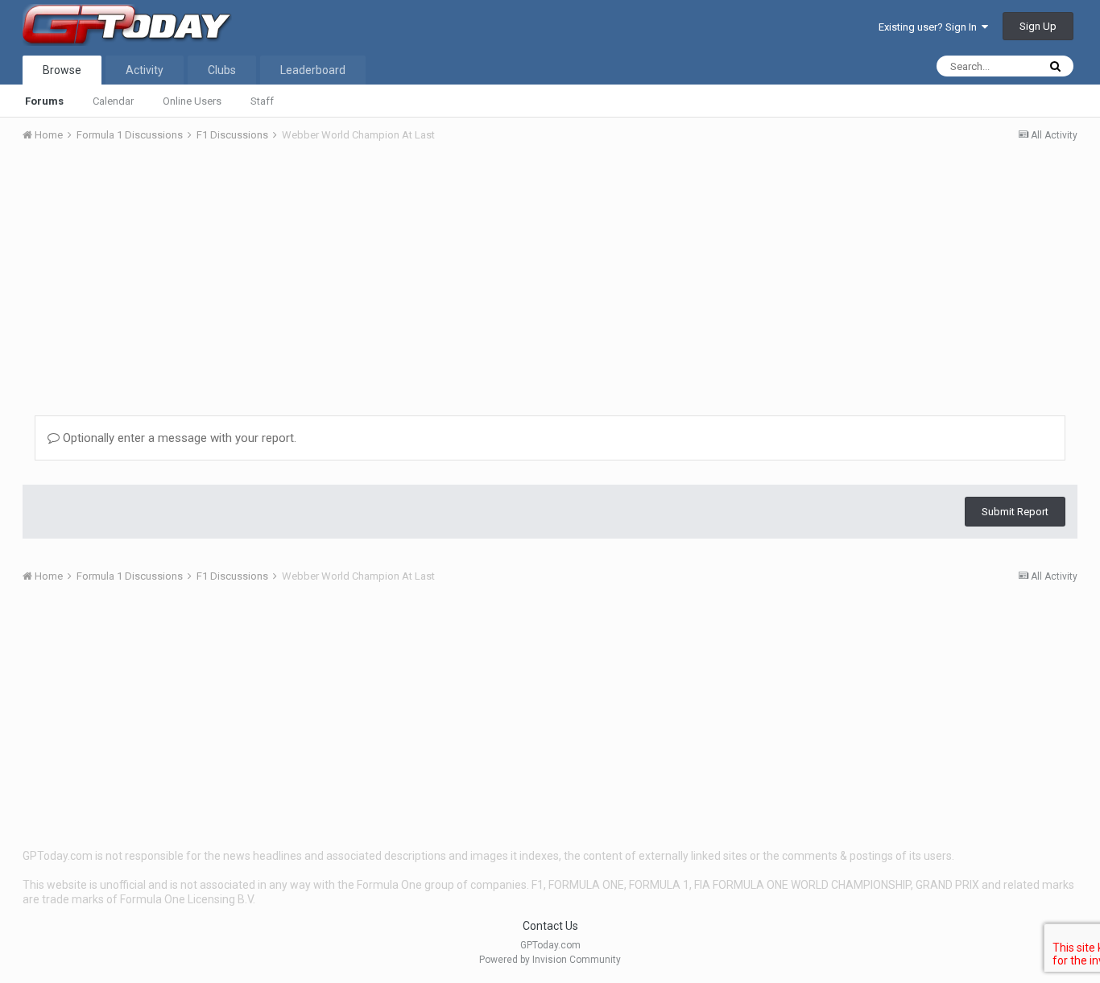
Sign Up (1038, 26)
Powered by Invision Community (550, 959)
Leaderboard (312, 70)
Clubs (222, 70)
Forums (44, 101)
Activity (144, 70)
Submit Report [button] (1015, 512)
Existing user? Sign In (930, 27)
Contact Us (550, 925)
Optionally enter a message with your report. (178, 438)
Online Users (192, 101)
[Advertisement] (550, 276)
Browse (62, 70)
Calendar (113, 101)
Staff (262, 101)
